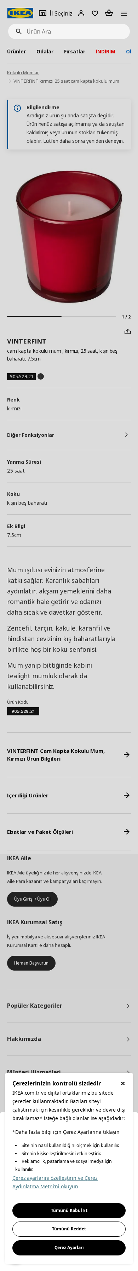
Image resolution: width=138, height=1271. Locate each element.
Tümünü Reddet (69, 1229)
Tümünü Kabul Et (69, 1210)
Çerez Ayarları (69, 1247)
